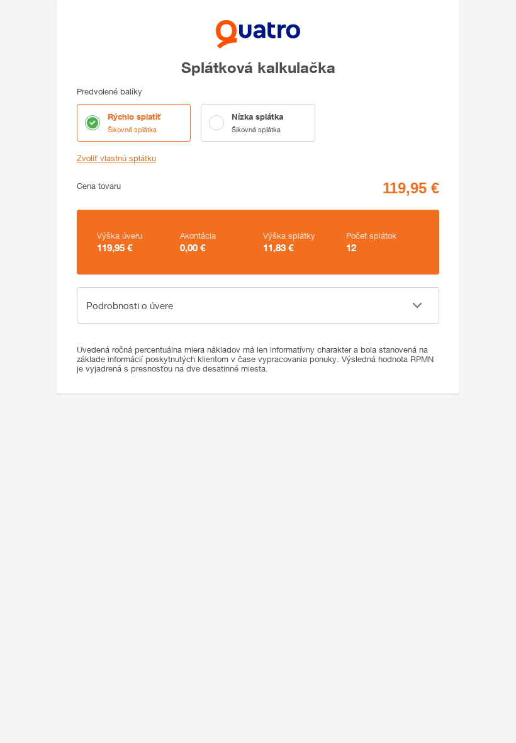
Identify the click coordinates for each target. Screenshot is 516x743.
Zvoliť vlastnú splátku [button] (116, 158)
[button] (258, 305)
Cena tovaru (99, 186)
